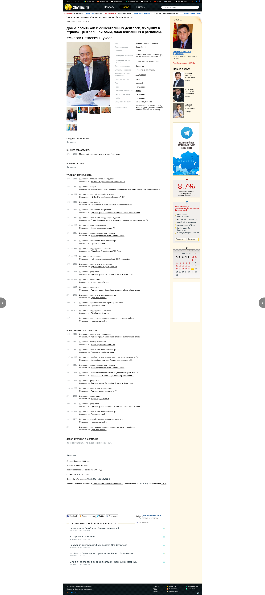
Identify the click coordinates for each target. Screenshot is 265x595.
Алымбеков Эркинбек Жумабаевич (182, 53)
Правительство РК (99, 243)
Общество (89, 13)
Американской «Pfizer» (186, 225)
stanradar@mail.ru (124, 17)
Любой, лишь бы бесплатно (183, 229)
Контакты (70, 589)
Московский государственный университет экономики (113, 189)
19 (183, 269)
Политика (68, 13)
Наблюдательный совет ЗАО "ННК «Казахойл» (110, 259)
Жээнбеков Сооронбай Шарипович (189, 91)
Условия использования (83, 589)
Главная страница (74, 21)
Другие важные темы (191, 13)
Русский (148, 102)
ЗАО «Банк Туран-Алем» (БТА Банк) (106, 251)
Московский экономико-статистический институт (99, 154)
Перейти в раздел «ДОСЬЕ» (184, 63)
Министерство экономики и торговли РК (107, 236)
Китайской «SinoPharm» (186, 222)
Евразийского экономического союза (108, 484)
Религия (98, 13)
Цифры (155, 591)
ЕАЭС (163, 484)
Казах (138, 79)
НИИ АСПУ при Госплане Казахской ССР (108, 182)
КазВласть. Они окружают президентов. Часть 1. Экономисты (101, 553)
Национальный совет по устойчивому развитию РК (112, 376)
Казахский (140, 102)
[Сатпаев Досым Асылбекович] (178, 117)
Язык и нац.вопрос (142, 13)
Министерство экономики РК (103, 228)
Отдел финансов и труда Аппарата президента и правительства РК (119, 220)
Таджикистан (117, 1)
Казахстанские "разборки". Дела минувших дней (94, 528)
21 (189, 269)
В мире (168, 1)
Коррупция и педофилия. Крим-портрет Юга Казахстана (98, 545)
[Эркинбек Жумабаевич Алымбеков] (183, 35)
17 (177, 269)
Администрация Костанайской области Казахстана (112, 274)
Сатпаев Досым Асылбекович (190, 106)
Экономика (78, 13)
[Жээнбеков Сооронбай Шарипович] (178, 101)
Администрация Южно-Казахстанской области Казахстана (115, 213)
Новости (156, 586)
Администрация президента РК (104, 267)
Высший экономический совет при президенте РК (111, 205)
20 (186, 269)
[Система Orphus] (151, 523)
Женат (138, 91)
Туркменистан (133, 1)
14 (189, 266)
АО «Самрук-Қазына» (100, 313)
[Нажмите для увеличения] (72, 114)
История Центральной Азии (166, 13)
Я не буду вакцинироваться (188, 233)
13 (186, 266)
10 (177, 266)
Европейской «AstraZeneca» (183, 216)
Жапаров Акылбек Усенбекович (190, 75)
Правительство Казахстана (147, 61)
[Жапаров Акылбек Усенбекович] (178, 86)
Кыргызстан (104, 1)
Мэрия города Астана (100, 282)
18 (180, 269)
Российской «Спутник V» (187, 219)
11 (180, 266)
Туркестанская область (145, 70)
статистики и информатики (148, 189)
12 (183, 266)
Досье (85, 21)
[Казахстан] (164, 528)
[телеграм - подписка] (186, 174)
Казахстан (90, 1)
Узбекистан (147, 1)
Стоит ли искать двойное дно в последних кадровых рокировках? (103, 562)
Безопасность (110, 13)
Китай (159, 1)
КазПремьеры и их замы (82, 536)
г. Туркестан (141, 75)
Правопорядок (124, 13)
